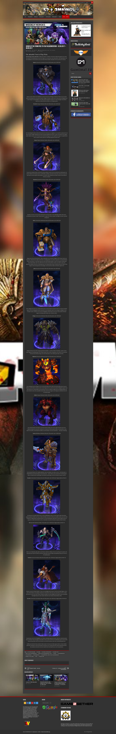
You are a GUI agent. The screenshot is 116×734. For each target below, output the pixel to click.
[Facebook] (78, 2)
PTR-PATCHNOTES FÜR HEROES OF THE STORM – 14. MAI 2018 (46, 683)
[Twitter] (79, 2)
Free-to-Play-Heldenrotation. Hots (45, 653)
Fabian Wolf (29, 50)
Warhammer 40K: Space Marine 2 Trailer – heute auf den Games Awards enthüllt (84, 81)
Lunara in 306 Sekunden (31, 682)
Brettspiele (41, 16)
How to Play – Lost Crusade (84, 85)
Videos (60, 16)
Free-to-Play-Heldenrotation (31, 653)
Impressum (35, 731)
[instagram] (84, 2)
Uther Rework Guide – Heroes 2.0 (33, 668)
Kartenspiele (48, 16)
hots (36, 656)
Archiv (41, 50)
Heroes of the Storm (30, 656)
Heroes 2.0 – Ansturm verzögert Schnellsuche (59, 668)
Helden (55, 653)
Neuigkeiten (30, 16)
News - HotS (49, 50)
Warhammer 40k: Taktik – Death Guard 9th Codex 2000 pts (84, 104)
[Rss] (77, 2)
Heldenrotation (44, 50)
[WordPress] (82, 2)
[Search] (92, 3)
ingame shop (41, 656)
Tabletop (35, 16)
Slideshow (53, 50)
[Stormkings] (58, 9)
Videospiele (54, 16)
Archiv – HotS (65, 16)
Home (25, 16)
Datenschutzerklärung (45, 731)
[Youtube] (81, 2)
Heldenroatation (61, 653)
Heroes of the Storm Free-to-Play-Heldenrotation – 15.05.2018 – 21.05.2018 (60, 683)
